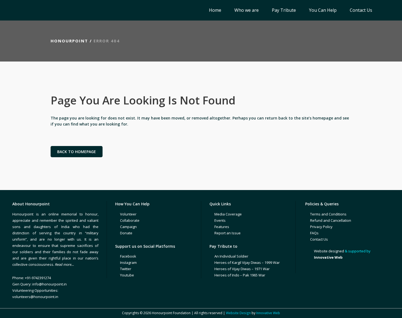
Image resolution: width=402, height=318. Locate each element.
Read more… (64, 264)
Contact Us (319, 239)
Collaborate (129, 220)
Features (221, 226)
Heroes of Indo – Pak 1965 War (239, 275)
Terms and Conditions (328, 214)
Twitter (125, 268)
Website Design (238, 313)
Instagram (128, 262)
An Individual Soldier (231, 256)
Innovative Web (268, 313)
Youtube (127, 275)
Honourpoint (69, 40)
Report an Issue (227, 233)
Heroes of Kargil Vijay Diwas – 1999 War (247, 262)
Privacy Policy (321, 226)
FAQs (314, 233)
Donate (126, 233)
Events (220, 220)
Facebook (128, 256)
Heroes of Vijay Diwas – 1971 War (242, 268)
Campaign (128, 226)
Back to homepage (76, 151)
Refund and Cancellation (330, 220)
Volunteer (128, 214)
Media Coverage (228, 214)
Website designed (329, 251)
